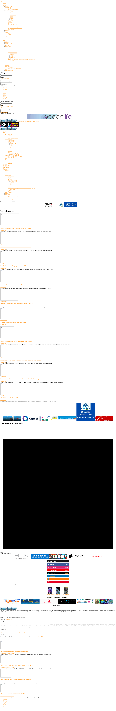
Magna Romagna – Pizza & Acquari (12, 27)
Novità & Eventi (8, 6)
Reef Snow (33, 632)
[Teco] (12, 420)
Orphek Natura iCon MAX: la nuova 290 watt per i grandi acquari (17, 665)
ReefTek (22, 627)
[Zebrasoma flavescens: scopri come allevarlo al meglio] (9, 281)
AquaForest (80, 624)
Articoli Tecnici (13, 15)
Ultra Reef (67, 627)
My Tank (9, 58)
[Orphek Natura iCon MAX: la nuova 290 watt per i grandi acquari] (5, 663)
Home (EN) (7, 45)
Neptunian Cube (94, 625)
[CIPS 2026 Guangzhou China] (104, 420)
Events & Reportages (9, 70)
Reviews (7, 65)
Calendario (7, 30)
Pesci (11, 19)
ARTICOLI (2, 263)
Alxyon (69, 624)
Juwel (66, 625)
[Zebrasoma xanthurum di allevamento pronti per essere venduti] (7, 337)
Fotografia (5, 41)
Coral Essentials (6, 625)
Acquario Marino (8, 10)
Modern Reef (89, 625)
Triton (51, 627)
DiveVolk (23, 625)
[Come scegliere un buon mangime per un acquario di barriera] (5, 677)
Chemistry (12, 54)
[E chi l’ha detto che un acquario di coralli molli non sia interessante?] (8, 318)
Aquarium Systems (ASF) (91, 624)
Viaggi (6, 32)
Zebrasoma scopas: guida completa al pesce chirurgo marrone (15, 228)
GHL (48, 625)
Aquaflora (75, 624)
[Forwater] (40, 558)
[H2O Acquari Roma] (67, 420)
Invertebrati (12, 18)
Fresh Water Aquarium (9, 64)
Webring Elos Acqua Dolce (13, 9)
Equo (31, 625)
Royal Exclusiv (30, 627)
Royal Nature (36, 627)
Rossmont (26, 627)
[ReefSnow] (12, 603)
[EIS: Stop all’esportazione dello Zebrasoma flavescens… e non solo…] (9, 300)
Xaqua (83, 627)
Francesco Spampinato (9, 681)
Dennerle (20, 625)
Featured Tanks (11, 47)
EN (3, 44)
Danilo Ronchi (3, 230)
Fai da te (9, 21)
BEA (8, 632)
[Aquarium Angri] (30, 603)
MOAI (85, 625)
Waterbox (71, 627)
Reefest (37, 632)
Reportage (10, 50)
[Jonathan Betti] (58, 606)
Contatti (4, 93)
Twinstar (57, 627)
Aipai (66, 624)
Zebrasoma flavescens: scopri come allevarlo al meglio (13, 284)
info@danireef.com (8, 619)
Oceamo (104, 625)
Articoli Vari (10, 8)
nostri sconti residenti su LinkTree (37, 636)
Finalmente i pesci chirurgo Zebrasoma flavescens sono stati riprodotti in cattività (20, 360)
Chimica (11, 16)
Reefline (19, 627)
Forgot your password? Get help (6, 106)
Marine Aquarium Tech (12, 52)
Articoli (9, 13)
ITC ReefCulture (59, 625)
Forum (4, 40)
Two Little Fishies (62, 627)
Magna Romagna (11, 29)
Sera (43, 627)
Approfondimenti (11, 12)
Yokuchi (85, 627)
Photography (7, 66)
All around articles (13, 53)
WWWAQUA (79, 627)
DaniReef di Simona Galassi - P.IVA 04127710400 (21, 709)
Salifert (40, 627)
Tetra (49, 627)
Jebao (63, 625)
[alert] (58, 489)
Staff (6, 31)
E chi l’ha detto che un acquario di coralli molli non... (13, 322)
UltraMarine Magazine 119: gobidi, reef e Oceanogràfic (14, 651)
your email (14, 83)
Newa (99, 625)
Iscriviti (4, 95)
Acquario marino (45, 613)
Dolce (4, 4)
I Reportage (5, 37)
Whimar (74, 627)
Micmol (82, 625)
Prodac (8, 627)
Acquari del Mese (11, 11)
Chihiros (1, 625)
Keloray (68, 625)
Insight (9, 49)
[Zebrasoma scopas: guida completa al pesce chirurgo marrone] (9, 224)
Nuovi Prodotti (6, 38)
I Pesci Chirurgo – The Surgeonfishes (9, 397)
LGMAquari (73, 625)
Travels (9, 48)
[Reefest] (76, 558)
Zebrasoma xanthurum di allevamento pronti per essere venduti (16, 341)
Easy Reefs (28, 625)
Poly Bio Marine (3, 627)
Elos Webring (12, 60)
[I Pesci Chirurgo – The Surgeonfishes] (9, 394)
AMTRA (72, 624)
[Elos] (21, 558)
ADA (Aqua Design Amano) (57, 624)
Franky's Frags (17, 632)
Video (9, 23)
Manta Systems (77, 625)
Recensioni (5, 35)
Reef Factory (15, 627)
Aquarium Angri (3, 632)
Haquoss (51, 625)
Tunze (54, 627)
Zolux (95, 627)
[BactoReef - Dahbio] (58, 558)
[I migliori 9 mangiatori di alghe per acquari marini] (9, 262)
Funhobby (39, 625)
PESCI (1, 225)
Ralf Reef (29, 632)
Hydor (54, 625)
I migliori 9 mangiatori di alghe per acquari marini (13, 266)
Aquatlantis (97, 624)
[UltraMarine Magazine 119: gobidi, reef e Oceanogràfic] (5, 648)
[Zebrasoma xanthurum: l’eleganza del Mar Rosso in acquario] (9, 243)
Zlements (91, 627)
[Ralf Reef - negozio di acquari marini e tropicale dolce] (67, 603)
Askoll (106, 624)
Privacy (1, 79)
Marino (4, 3)
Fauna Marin (35, 625)
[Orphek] (30, 420)
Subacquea (10, 34)
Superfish (45, 627)
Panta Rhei (108, 625)
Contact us (5, 97)
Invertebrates (12, 57)
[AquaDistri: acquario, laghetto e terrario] (85, 603)
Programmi (10, 22)
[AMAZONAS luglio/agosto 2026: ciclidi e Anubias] (5, 691)
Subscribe (5, 96)
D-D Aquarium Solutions (14, 625)
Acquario (4, 5)
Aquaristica (84, 624)
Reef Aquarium (8, 46)
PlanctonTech (113, 625)
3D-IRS (51, 624)
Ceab (114, 624)
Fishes (11, 56)
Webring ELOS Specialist (13, 24)
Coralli (11, 17)
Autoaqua (111, 624)
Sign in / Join (5, 87)
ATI (108, 624)
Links (4, 94)
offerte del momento (19, 636)
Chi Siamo (5, 91)
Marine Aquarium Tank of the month (15, 68)
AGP (63, 624)
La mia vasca (10, 20)
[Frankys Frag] (104, 603)
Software (9, 61)
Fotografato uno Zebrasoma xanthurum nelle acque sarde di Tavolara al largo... (20, 379)
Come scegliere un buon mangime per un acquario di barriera (15, 679)
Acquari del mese (6, 36)
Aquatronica (102, 624)
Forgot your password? (4, 78)
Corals (11, 55)
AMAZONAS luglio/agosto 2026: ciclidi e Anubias (12, 693)
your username (14, 74)
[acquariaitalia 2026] (85, 420)
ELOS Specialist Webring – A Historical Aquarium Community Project (21, 59)
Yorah (89, 627)
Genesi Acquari (44, 625)
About (6, 69)
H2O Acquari (23, 632)
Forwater (12, 632)
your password (14, 76)
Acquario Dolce (8, 7)
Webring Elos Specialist (14, 25)
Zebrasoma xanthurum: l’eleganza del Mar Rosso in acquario (15, 247)
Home (1, 208)
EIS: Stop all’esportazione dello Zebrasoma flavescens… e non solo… (17, 303)
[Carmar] (49, 420)
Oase (101, 625)
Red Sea (10, 627)
